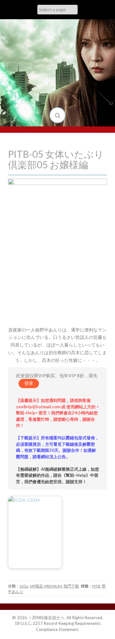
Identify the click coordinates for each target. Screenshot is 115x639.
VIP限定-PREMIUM (46, 586)
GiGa (23, 586)
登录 (28, 383)
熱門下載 (71, 586)
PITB (96, 586)
